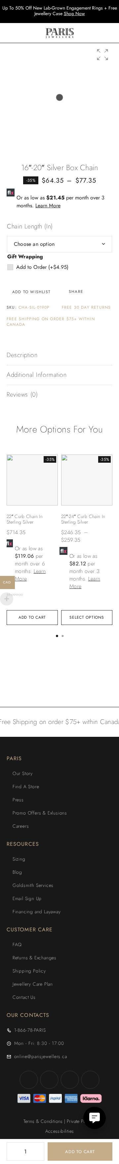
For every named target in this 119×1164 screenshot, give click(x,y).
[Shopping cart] (109, 33)
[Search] (88, 33)
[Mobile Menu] (13, 33)
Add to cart (80, 1152)
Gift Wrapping (25, 256)
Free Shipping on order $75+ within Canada (51, 321)
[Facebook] (29, 1080)
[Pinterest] (90, 1080)
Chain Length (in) (30, 226)
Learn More (47, 205)
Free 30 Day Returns (86, 307)
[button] (102, 55)
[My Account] (99, 33)
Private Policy (80, 1121)
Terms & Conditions (43, 1121)
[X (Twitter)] (70, 1080)
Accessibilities (59, 1131)
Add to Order (42, 267)
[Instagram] (49, 1080)
